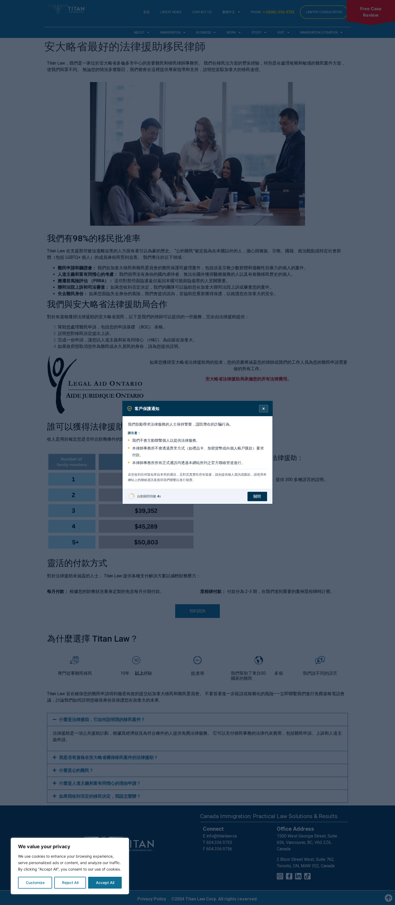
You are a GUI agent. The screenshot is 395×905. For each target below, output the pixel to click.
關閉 (257, 496)
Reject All (70, 882)
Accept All (105, 882)
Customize (35, 882)
